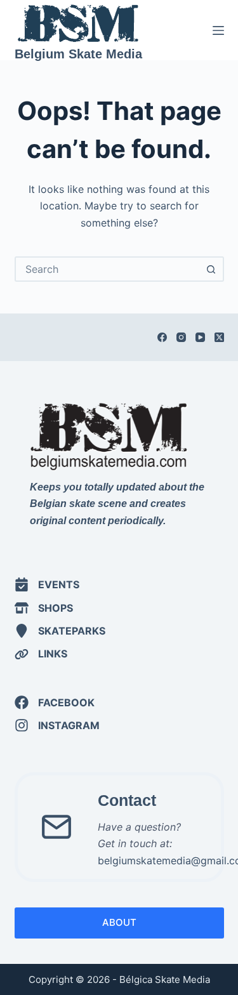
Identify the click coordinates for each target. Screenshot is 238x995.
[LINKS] (41, 653)
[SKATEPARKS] (60, 631)
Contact (127, 800)
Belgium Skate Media (78, 54)
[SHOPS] (44, 608)
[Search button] (211, 269)
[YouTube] (200, 337)
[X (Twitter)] (219, 337)
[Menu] (218, 30)
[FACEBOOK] (55, 702)
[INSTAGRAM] (57, 725)
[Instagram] (181, 337)
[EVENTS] (47, 584)
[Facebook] (162, 337)
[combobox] (108, 269)
